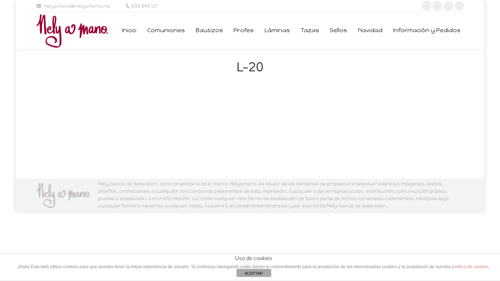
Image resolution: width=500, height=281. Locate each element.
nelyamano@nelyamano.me (77, 6)
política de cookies (470, 266)
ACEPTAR (254, 273)
